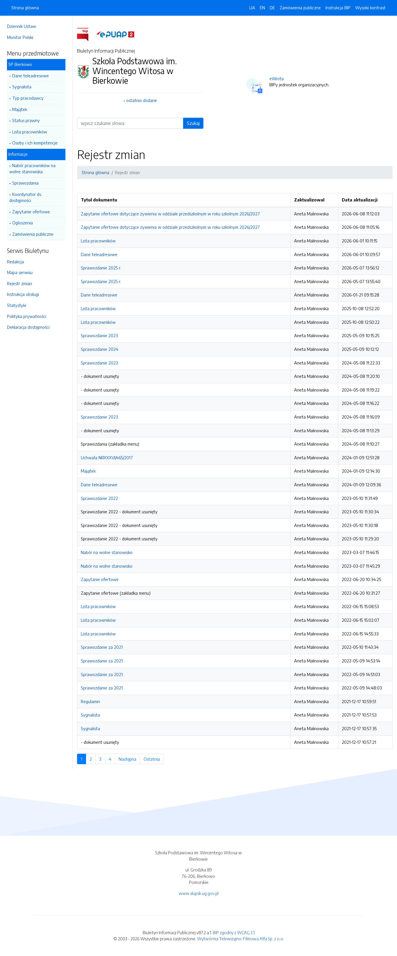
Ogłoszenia (22, 222)
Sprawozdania (25, 182)
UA (252, 7)
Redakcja (15, 261)
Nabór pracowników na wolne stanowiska (32, 168)
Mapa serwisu (20, 272)
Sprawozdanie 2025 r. (101, 267)
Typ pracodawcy (28, 98)
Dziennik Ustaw (21, 26)
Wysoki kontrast (370, 7)
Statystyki (16, 305)
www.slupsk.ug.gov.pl (199, 893)
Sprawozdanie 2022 (99, 498)
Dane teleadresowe (30, 75)
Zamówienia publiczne (32, 234)
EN (262, 7)
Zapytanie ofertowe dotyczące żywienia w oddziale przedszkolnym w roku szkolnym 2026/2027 (170, 213)
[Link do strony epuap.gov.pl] (115, 34)
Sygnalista (21, 86)
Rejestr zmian (19, 283)
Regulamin (90, 701)
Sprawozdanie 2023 (99, 335)
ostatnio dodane (141, 100)
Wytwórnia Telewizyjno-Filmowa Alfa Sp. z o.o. (240, 938)
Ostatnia (154, 759)
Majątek (19, 109)
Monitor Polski (20, 37)
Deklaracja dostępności (28, 327)
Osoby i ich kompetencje (35, 142)
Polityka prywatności (26, 316)
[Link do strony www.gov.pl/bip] (86, 34)
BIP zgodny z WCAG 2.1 (234, 932)
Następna (129, 759)
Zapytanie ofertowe (31, 211)
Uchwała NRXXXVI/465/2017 (107, 457)
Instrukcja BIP (338, 7)
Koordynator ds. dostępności (25, 197)
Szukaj (193, 123)
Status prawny (26, 120)
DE (272, 7)
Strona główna (25, 7)
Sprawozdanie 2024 (99, 349)
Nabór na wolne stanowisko (107, 552)
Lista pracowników (29, 131)
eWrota (276, 78)
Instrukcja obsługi (23, 294)
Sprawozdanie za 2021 (102, 647)
